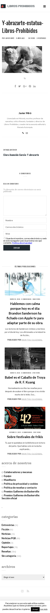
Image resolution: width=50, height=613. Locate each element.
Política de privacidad (22, 242)
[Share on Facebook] (15, 86)
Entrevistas (8, 525)
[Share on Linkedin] (34, 86)
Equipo (7, 476)
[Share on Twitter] (19, 86)
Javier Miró (9, 38)
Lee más (43, 609)
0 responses (41, 38)
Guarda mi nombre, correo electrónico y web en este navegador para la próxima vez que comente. (25, 240)
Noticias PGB (9, 538)
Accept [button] (35, 609)
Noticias (6, 533)
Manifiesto (10, 479)
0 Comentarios (26, 299)
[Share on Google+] (24, 86)
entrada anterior (10, 150)
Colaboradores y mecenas (18, 472)
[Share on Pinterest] (30, 86)
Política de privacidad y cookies (21, 483)
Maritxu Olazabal (32, 340)
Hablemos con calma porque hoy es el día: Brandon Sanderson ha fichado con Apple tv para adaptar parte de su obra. (25, 313)
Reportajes (8, 547)
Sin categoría (9, 555)
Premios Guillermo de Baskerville (21, 491)
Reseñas (6, 551)
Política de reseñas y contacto (20, 487)
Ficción (5, 529)
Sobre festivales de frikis (25, 437)
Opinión (6, 542)
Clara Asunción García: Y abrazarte (21, 154)
